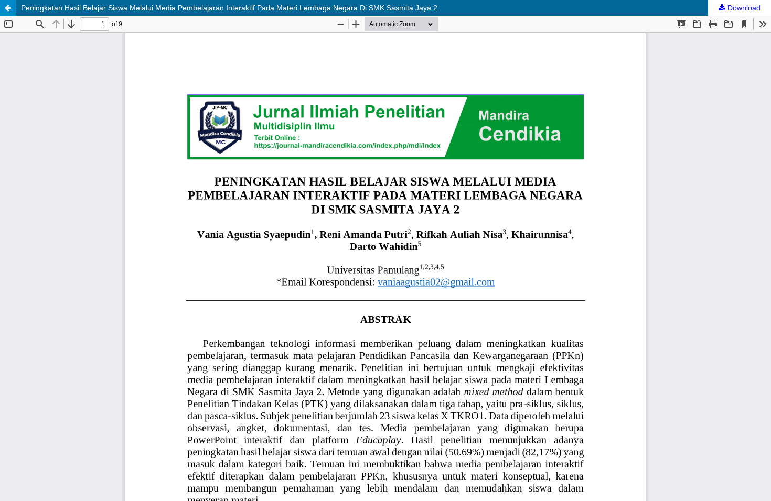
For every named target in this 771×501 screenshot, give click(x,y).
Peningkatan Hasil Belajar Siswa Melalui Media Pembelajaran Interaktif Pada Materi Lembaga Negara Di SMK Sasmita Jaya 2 (229, 8)
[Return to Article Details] (8, 8)
